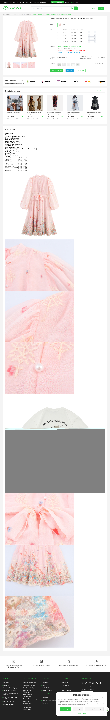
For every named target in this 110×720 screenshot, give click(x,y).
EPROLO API (27, 710)
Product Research (47, 690)
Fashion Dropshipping (10, 688)
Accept (65, 709)
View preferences (94, 709)
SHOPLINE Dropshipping (27, 706)
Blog (43, 685)
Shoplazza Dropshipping (27, 702)
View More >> (101, 91)
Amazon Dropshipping (30, 699)
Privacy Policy (82, 713)
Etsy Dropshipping (28, 688)
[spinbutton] (92, 32)
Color (51, 24)
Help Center (46, 688)
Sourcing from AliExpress (27, 691)
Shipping (52, 46)
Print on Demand (8, 701)
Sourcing (6, 682)
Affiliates (45, 697)
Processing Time (53, 57)
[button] (89, 32)
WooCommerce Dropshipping (27, 695)
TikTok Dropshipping (29, 685)
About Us (65, 682)
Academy (45, 682)
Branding (52, 63)
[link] (6, 14)
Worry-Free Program (9, 690)
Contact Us (65, 685)
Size (51, 29)
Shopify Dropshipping (29, 682)
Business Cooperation (49, 700)
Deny (78, 709)
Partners (45, 703)
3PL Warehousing (8, 704)
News (63, 688)
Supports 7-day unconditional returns (67, 52)
